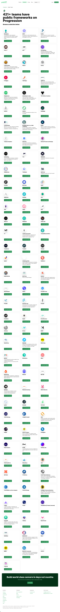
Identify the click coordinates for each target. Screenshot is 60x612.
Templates (24, 2)
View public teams (8, 56)
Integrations (5, 600)
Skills (3, 596)
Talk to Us (56, 2)
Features (20, 2)
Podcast (31, 593)
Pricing (29, 2)
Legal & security (18, 596)
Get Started (30, 582)
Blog (32, 2)
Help (3, 603)
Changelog (18, 597)
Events (17, 594)
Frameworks (5, 594)
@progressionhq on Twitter (48, 593)
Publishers (4, 597)
